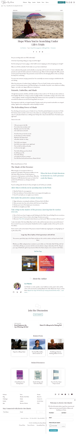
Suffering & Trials (45, 48)
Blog (5, 5)
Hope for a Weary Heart (19, 352)
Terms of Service (30, 425)
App (4, 403)
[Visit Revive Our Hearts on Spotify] (65, 394)
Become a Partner (24, 403)
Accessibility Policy (41, 425)
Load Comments (38, 314)
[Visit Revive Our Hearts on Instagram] (55, 394)
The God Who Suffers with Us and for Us (37, 352)
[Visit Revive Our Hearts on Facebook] (58, 394)
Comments (53, 48)
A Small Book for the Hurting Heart (20, 382)
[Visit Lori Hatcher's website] (13, 292)
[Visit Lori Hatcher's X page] (17, 292)
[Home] (2, 5)
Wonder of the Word (24, 397)
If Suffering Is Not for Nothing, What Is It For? (55, 352)
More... (47, 2)
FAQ (38, 403)
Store (43, 2)
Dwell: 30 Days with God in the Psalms (38, 382)
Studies (38, 2)
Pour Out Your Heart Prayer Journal (56, 382)
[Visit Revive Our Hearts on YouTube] (62, 394)
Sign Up (41, 412)
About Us (39, 397)
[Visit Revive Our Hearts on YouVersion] (72, 394)
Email (21, 412)
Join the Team (40, 401)
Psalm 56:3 (21, 219)
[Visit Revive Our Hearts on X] (68, 394)
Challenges (5, 399)
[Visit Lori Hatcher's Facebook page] (21, 292)
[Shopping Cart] (69, 2)
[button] (74, 2)
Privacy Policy (22, 425)
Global (21, 399)
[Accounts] (71, 2)
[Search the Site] (67, 2)
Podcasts (25, 2)
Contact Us (39, 399)
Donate (60, 2)
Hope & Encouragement (36, 48)
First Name (5, 412)
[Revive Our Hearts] (7, 2)
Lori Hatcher (23, 48)
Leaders (34, 2)
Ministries (41, 423)
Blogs (29, 2)
